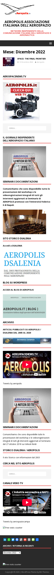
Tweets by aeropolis (12, 383)
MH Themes (44, 572)
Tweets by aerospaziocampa (16, 521)
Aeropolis (40, 62)
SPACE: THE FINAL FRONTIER (31, 58)
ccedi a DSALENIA (13, 245)
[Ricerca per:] (27, 128)
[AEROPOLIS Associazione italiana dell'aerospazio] (17, 14)
